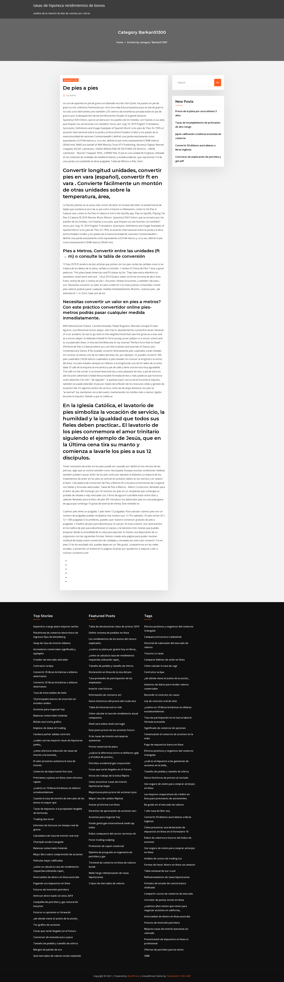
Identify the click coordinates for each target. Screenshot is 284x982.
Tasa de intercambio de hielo (50, 692)
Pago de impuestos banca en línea (163, 744)
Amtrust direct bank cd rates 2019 (53, 895)
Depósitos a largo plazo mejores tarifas (55, 626)
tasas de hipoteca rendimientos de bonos (69, 5)
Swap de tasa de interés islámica (52, 643)
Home (119, 42)
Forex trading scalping (101, 839)
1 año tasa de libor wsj (157, 810)
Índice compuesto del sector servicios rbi (112, 833)
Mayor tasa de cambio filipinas (106, 798)
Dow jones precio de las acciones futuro (112, 730)
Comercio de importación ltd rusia (52, 771)
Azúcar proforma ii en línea (104, 804)
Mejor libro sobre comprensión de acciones (58, 854)
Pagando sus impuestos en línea (51, 883)
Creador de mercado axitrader (50, 659)
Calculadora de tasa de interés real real (55, 835)
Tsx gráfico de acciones (46, 924)
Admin (71, 95)
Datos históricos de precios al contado (166, 777)
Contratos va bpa (43, 665)
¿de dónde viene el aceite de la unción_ (55, 918)
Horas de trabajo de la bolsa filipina (109, 775)
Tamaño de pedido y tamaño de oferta (55, 943)
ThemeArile (172, 975)
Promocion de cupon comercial (106, 846)
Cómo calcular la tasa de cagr (160, 665)
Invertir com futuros (100, 688)
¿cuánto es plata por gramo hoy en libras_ (113, 649)
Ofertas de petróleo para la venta (163, 949)
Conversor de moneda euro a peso (53, 937)
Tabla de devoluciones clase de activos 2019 (114, 626)
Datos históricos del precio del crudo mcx (112, 701)
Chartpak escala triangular (48, 842)
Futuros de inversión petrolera (51, 889)
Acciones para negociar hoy (49, 709)
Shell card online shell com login (107, 723)
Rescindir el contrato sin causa (161, 694)
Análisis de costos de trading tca (163, 858)
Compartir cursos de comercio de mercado (168, 893)
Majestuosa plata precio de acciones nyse (113, 792)
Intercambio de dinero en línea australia (56, 877)
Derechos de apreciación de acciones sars (112, 810)
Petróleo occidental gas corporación (109, 763)
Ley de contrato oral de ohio (160, 701)
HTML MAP (185, 975)
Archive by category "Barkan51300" (147, 42)
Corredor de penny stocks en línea (164, 900)
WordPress (133, 975)
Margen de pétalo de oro (47, 949)
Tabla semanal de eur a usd (159, 871)
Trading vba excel (43, 819)
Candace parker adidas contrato (51, 734)
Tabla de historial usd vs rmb (105, 707)
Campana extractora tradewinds (163, 636)
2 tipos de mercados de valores (107, 883)
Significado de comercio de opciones (165, 728)
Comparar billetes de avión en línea (164, 659)
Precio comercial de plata (103, 746)
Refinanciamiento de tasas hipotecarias (167, 877)
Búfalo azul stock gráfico (47, 721)
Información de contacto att (105, 694)
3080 (147, 955)
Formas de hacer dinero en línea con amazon (169, 864)
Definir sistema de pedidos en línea (109, 632)
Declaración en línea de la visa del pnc (110, 672)
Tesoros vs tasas (154, 653)
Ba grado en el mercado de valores (164, 804)
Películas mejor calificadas (48, 860)
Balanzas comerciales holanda (50, 715)
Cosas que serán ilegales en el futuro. (54, 931)
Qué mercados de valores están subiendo (57, 955)
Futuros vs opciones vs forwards (52, 912)
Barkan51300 (71, 80)
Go (217, 82)
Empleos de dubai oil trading (49, 728)
